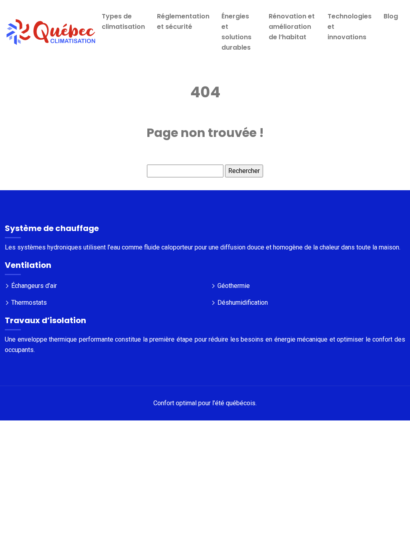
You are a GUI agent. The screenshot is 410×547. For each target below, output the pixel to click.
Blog (391, 16)
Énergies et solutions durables (236, 32)
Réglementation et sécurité (183, 21)
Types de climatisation (123, 21)
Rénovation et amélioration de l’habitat (292, 27)
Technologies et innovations (350, 27)
